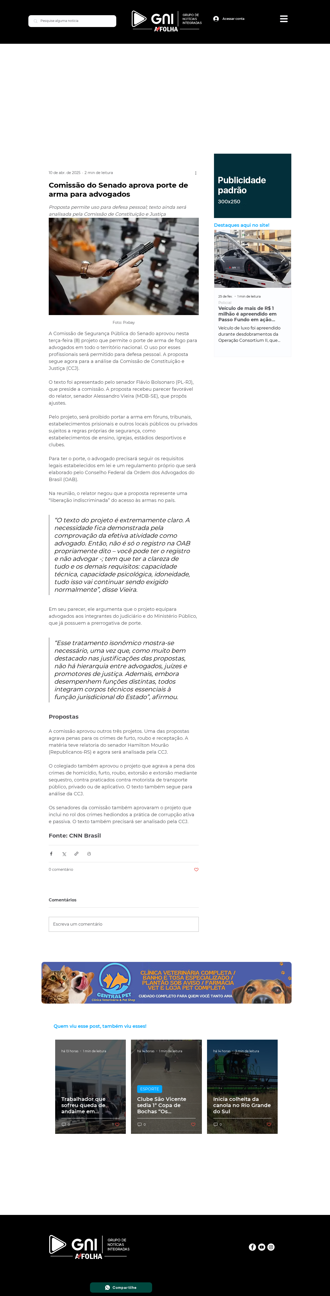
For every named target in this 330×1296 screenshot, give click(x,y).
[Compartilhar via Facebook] (51, 853)
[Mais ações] (196, 173)
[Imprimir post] (89, 853)
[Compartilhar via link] (76, 853)
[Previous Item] (222, 259)
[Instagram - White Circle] (271, 1247)
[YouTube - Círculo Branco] (261, 1247)
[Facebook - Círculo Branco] (252, 1247)
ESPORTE (149, 1088)
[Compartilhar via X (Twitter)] (63, 853)
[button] (284, 18)
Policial (225, 303)
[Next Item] (282, 259)
